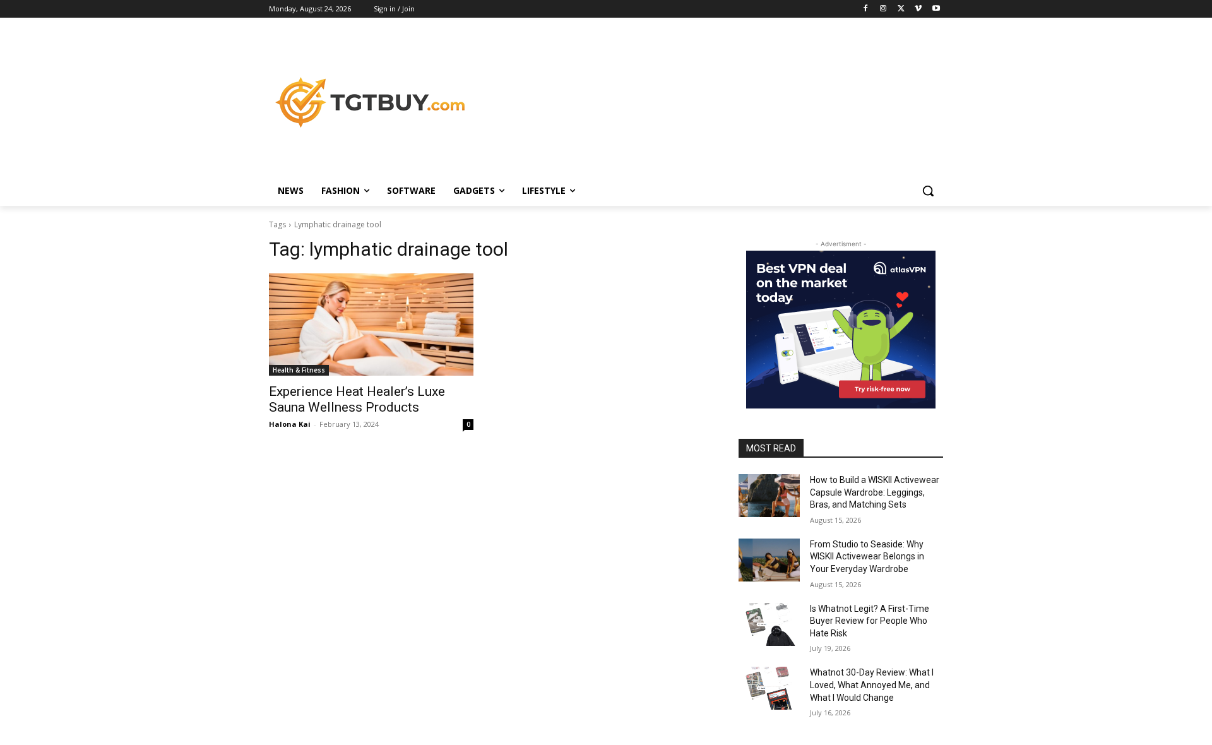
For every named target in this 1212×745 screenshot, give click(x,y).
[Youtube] (936, 9)
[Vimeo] (918, 9)
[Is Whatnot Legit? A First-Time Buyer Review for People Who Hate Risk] (769, 624)
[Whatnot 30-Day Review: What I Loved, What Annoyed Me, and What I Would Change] (769, 688)
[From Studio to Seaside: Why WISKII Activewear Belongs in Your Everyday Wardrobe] (769, 560)
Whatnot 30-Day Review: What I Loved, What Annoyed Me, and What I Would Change (872, 684)
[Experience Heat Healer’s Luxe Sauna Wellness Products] (371, 324)
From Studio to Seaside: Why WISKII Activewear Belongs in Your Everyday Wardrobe (867, 556)
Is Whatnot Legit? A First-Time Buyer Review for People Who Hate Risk (869, 621)
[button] (928, 191)
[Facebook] (865, 9)
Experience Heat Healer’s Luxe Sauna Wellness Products (357, 399)
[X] (901, 9)
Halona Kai (290, 424)
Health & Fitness (299, 370)
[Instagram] (883, 9)
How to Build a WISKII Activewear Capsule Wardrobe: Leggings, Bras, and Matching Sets (874, 492)
